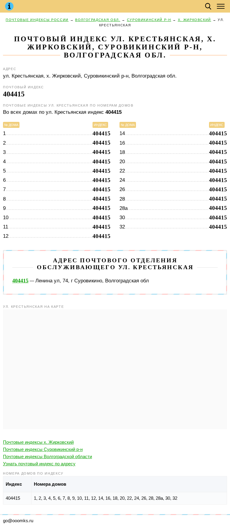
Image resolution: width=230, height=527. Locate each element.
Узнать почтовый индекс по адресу (39, 463)
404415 (20, 281)
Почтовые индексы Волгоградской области (47, 456)
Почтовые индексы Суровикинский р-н (43, 449)
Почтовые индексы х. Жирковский (38, 442)
